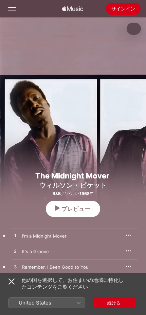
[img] (72, 9)
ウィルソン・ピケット (73, 185)
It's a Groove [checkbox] (35, 251)
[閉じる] (11, 281)
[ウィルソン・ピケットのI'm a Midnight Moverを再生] (15, 236)
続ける (114, 303)
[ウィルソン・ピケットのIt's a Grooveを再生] (15, 251)
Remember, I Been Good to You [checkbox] (55, 267)
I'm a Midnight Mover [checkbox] (44, 236)
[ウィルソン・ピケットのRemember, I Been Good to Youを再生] (15, 267)
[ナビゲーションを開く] (12, 8)
